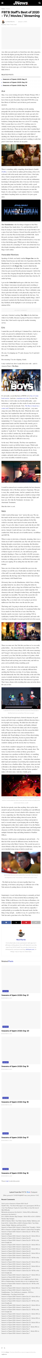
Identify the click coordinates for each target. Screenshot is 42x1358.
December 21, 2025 (7, 998)
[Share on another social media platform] (36, 922)
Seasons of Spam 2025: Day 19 (15, 85)
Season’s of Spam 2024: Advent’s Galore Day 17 (16, 1277)
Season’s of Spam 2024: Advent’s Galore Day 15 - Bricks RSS (19, 1288)
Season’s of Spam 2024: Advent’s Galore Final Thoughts (23, 1229)
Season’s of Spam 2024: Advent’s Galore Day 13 (16, 1307)
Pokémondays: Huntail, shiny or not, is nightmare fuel (22, 1281)
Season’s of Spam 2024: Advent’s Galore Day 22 (16, 1247)
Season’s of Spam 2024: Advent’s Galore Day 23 (16, 1251)
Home (3, 8)
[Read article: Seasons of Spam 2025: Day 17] (21, 1121)
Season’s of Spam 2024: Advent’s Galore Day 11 (16, 1316)
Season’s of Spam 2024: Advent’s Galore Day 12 (16, 1320)
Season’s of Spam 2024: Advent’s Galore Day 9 (15, 1329)
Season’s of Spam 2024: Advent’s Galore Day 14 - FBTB (18, 1301)
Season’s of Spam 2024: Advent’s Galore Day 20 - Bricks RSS (19, 1262)
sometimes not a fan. (22, 398)
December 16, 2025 (7, 1176)
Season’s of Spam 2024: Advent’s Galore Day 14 (16, 1299)
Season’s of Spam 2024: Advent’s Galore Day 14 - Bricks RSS (19, 1296)
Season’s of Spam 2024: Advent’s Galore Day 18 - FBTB (18, 1270)
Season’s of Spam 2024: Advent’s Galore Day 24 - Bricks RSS (19, 1236)
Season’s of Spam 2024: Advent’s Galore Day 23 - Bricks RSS (19, 1249)
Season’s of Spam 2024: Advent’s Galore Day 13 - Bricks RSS (19, 1305)
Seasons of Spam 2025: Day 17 (15, 1137)
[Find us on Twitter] (4, 1348)
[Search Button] (40, 3)
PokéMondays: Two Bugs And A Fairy (12, 1294)
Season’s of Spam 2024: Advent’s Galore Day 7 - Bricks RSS (19, 1331)
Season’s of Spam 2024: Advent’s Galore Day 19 (16, 1268)
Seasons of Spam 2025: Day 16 (15, 1173)
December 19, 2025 (7, 1069)
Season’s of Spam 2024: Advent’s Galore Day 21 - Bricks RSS (19, 1253)
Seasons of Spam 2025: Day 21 (15, 79)
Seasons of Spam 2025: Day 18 (15, 1102)
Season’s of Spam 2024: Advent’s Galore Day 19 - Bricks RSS (19, 1266)
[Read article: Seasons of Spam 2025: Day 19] (21, 1050)
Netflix (4, 172)
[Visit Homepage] (21, 3)
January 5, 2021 (22, 21)
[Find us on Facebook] (1, 1348)
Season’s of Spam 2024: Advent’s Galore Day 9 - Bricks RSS (19, 1327)
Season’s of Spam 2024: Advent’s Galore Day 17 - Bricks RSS (19, 1275)
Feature (5, 991)
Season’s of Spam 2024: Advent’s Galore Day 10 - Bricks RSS (19, 1322)
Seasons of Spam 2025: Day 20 (15, 82)
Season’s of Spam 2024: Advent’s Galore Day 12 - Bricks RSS (19, 1318)
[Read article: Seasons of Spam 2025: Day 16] (21, 1157)
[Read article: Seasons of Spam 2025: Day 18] (21, 1086)
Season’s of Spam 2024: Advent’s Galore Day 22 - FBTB (18, 1231)
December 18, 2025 (7, 1104)
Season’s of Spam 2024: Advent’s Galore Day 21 (16, 1255)
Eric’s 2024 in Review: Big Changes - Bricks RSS (15, 1216)
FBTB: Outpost (29, 1192)
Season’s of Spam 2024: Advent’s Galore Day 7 (15, 1333)
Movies (8, 8)
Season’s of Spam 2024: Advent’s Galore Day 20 (16, 1264)
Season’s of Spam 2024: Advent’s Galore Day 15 (16, 1290)
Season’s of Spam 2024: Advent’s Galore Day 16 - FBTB (18, 1283)
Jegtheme (4, 1354)
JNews (7, 1352)
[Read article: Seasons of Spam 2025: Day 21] (21, 979)
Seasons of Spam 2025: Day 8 (19, 1203)
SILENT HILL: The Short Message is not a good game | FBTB (19, 1205)
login (7, 1181)
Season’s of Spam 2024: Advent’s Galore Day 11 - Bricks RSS (19, 1314)
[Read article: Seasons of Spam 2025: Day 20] (21, 1015)
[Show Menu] (2, 3)
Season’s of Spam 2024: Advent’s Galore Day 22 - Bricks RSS (19, 1244)
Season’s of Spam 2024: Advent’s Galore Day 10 (16, 1324)
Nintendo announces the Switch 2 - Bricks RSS (15, 1212)
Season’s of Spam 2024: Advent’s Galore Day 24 (16, 1238)
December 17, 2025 (7, 1140)
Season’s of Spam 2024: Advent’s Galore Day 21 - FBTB (18, 1257)
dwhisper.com (30, 949)
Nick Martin (11, 21)
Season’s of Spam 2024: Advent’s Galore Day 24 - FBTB (18, 1240)
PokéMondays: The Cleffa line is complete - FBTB (16, 1292)
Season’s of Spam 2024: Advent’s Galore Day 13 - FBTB (18, 1309)
